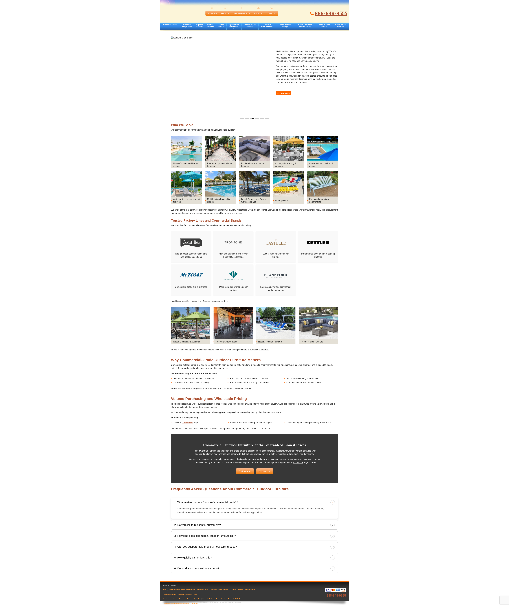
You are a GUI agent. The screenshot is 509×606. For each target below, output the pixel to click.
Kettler (240, 589)
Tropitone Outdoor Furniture (220, 589)
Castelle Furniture (210, 26)
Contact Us (271, 13)
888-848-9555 (331, 13)
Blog (195, 594)
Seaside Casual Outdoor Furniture (174, 599)
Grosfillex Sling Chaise (187, 26)
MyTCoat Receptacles (185, 594)
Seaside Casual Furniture (250, 26)
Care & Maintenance (241, 13)
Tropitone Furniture (199, 26)
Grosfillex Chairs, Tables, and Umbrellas (182, 589)
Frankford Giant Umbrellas (267, 26)
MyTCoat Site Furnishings (234, 26)
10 (263, 118)
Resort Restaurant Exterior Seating (305, 26)
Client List (258, 13)
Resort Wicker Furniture (340, 26)
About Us (225, 13)
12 (268, 118)
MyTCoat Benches (170, 594)
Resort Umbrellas (208, 599)
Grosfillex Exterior (170, 25)
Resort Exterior (221, 599)
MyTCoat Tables (250, 589)
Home (164, 589)
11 (266, 118)
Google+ (238, 602)
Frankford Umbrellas (193, 599)
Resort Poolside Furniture (324, 26)
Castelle (233, 589)
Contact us (298, 462)
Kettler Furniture (221, 26)
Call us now (245, 471)
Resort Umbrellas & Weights (285, 26)
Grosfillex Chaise (203, 589)
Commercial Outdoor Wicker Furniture (176, 603)
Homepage (212, 13)
